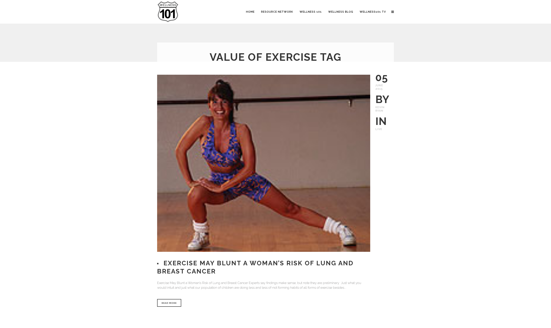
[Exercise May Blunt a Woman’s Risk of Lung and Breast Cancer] (263, 163)
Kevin (380, 107)
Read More (169, 303)
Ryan (379, 110)
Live (378, 129)
